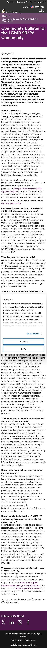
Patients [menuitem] (10, 2)
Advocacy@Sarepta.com (27, 588)
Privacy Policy (17, 640)
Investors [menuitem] (40, 2)
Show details (33, 334)
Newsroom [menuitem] (27, 7)
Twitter (4, 622)
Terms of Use (30, 640)
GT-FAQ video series (11, 203)
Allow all (23, 341)
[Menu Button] (41, 10)
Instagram (21, 622)
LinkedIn (13, 622)
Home (4, 16)
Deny (23, 349)
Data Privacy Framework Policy (23, 645)
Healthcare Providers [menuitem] (24, 2)
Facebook (29, 622)
